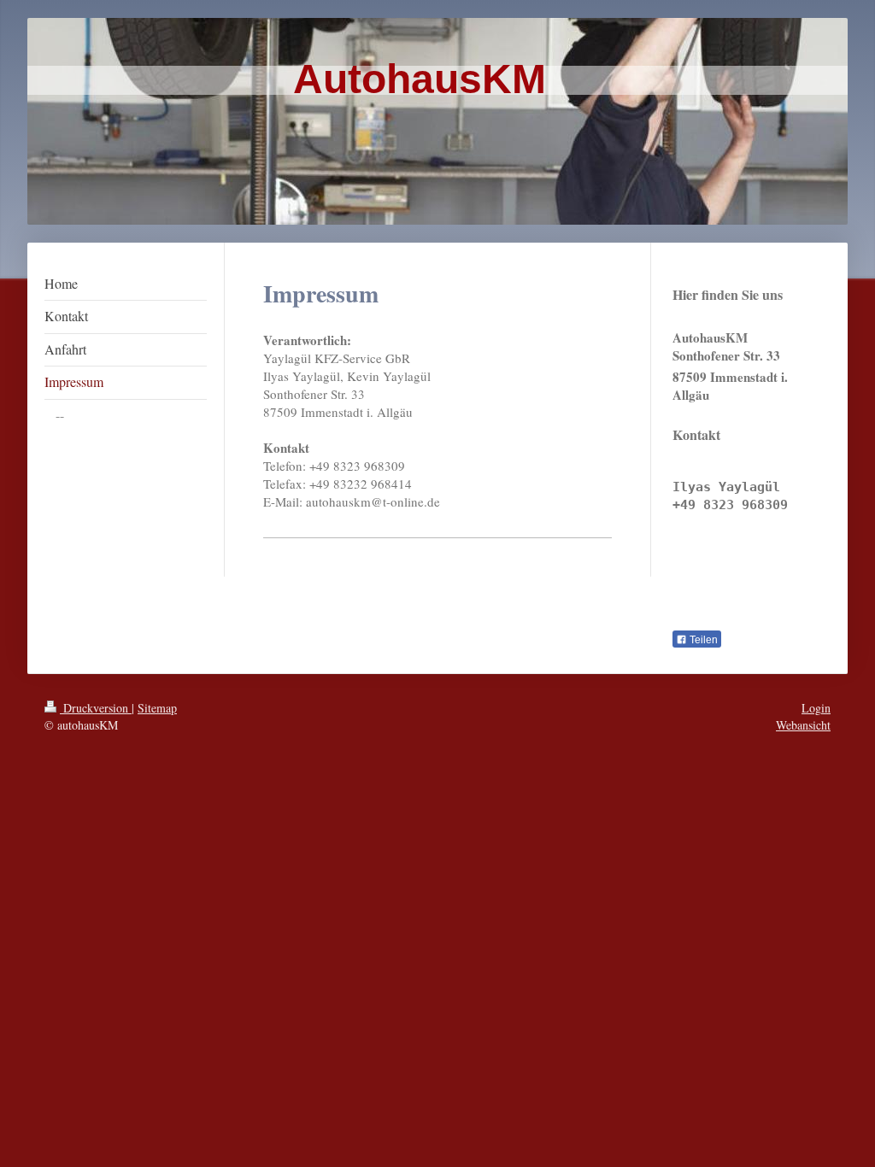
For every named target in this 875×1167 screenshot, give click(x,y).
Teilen (702, 640)
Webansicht (803, 725)
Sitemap (157, 708)
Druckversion (96, 708)
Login (816, 708)
